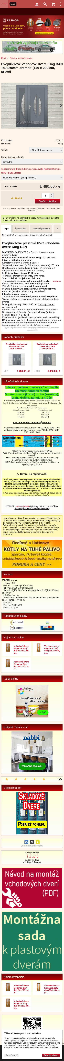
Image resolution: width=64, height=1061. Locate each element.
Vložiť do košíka (47, 201)
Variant (4, 150)
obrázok (57, 281)
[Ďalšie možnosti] (60, 4)
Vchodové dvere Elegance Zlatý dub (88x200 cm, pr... (52, 649)
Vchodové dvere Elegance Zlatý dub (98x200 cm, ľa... (21, 665)
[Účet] (37, 4)
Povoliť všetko (51, 1055)
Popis (6, 229)
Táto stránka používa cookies (22, 1033)
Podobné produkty (41, 229)
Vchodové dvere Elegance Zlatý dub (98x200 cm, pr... (21, 649)
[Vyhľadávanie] (45, 4)
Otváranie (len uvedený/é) (12, 157)
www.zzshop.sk (22, 506)
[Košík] (53, 4)
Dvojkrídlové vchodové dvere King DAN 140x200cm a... (16, 346)
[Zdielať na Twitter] (32, 842)
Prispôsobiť (11, 1055)
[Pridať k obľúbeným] (38, 842)
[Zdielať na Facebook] (26, 842)
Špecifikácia (21, 229)
